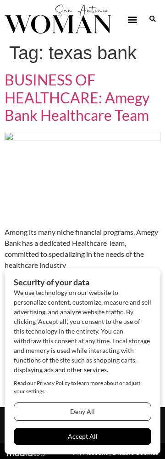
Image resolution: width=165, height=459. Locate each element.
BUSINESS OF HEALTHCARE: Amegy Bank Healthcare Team (77, 97)
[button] (132, 19)
